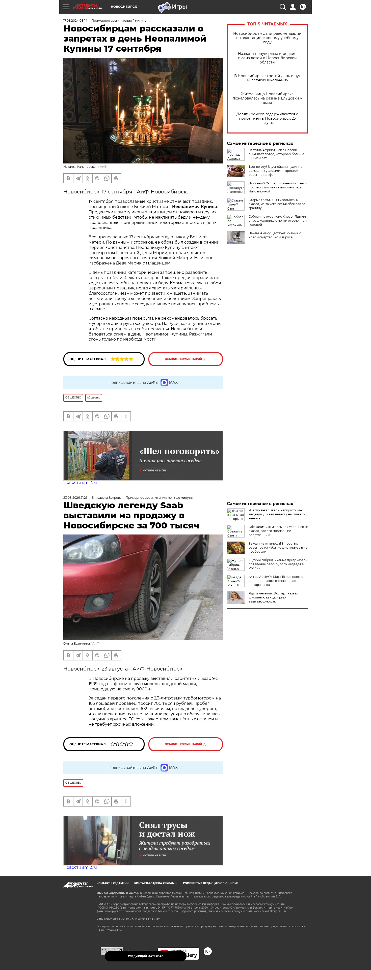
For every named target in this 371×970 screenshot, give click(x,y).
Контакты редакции (112, 883)
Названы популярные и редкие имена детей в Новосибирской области (267, 58)
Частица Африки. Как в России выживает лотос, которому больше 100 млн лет (276, 154)
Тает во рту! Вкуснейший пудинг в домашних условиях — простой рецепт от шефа (275, 171)
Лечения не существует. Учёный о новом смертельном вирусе (275, 235)
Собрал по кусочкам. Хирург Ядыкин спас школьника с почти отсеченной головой (278, 220)
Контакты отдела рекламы (155, 883)
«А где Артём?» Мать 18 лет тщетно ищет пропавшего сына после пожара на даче (276, 581)
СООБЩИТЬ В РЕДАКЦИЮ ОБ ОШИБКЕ (210, 883)
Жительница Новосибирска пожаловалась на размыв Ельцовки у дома (267, 98)
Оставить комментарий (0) (185, 359)
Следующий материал (145, 956)
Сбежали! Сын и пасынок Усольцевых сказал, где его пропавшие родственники (278, 531)
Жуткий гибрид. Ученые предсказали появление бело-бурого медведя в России (278, 564)
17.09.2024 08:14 (75, 20)
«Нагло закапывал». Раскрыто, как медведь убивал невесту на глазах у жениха (277, 514)
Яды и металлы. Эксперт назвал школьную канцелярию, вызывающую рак (273, 597)
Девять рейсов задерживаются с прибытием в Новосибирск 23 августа (267, 118)
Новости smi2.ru (80, 482)
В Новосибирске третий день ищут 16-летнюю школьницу (267, 78)
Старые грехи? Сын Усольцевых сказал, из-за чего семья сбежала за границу (277, 204)
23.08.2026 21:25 (75, 497)
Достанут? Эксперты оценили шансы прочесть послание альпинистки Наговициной (278, 187)
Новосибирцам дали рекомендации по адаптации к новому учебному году (267, 37)
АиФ (103, 167)
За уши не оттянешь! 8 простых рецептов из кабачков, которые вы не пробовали (278, 547)
